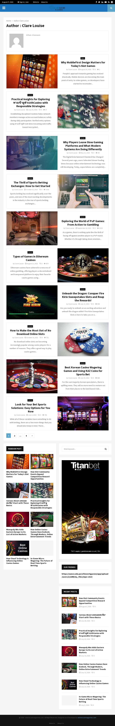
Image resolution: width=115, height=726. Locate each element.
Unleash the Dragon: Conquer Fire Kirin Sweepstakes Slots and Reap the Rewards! (83, 297)
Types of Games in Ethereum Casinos (30, 258)
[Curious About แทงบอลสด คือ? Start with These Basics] (17, 490)
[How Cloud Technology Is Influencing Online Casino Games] (17, 548)
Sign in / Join (24, 2)
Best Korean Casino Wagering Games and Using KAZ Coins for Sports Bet (83, 371)
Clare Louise (24, 21)
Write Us (36, 2)
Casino (30, 95)
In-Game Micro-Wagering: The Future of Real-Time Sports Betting (41, 562)
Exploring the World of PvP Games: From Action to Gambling (83, 222)
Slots (82, 58)
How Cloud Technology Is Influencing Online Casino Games (17, 560)
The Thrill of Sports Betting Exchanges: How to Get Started (30, 184)
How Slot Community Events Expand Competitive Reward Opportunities (40, 475)
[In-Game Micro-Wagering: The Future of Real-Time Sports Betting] (42, 548)
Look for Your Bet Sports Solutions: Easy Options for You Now (30, 408)
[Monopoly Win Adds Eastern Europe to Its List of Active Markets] (17, 519)
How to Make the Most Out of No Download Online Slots (30, 332)
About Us (44, 2)
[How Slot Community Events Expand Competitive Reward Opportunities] (42, 461)
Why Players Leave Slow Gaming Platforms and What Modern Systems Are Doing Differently (83, 145)
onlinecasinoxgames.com (87, 717)
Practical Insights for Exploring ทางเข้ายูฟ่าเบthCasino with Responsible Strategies (30, 102)
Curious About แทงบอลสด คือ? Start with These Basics (17, 503)
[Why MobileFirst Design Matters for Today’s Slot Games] (17, 461)
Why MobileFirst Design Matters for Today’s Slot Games (83, 64)
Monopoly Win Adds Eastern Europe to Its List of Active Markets (16, 532)
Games (83, 138)
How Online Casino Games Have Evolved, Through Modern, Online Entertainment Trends (42, 533)
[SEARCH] (106, 449)
